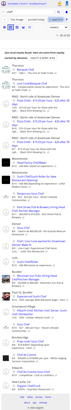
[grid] (17, 27)
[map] (29, 27)
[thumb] (11, 27)
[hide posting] (56, 73)
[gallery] (23, 27)
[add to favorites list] (14, 69)
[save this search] (66, 12)
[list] (4, 27)
